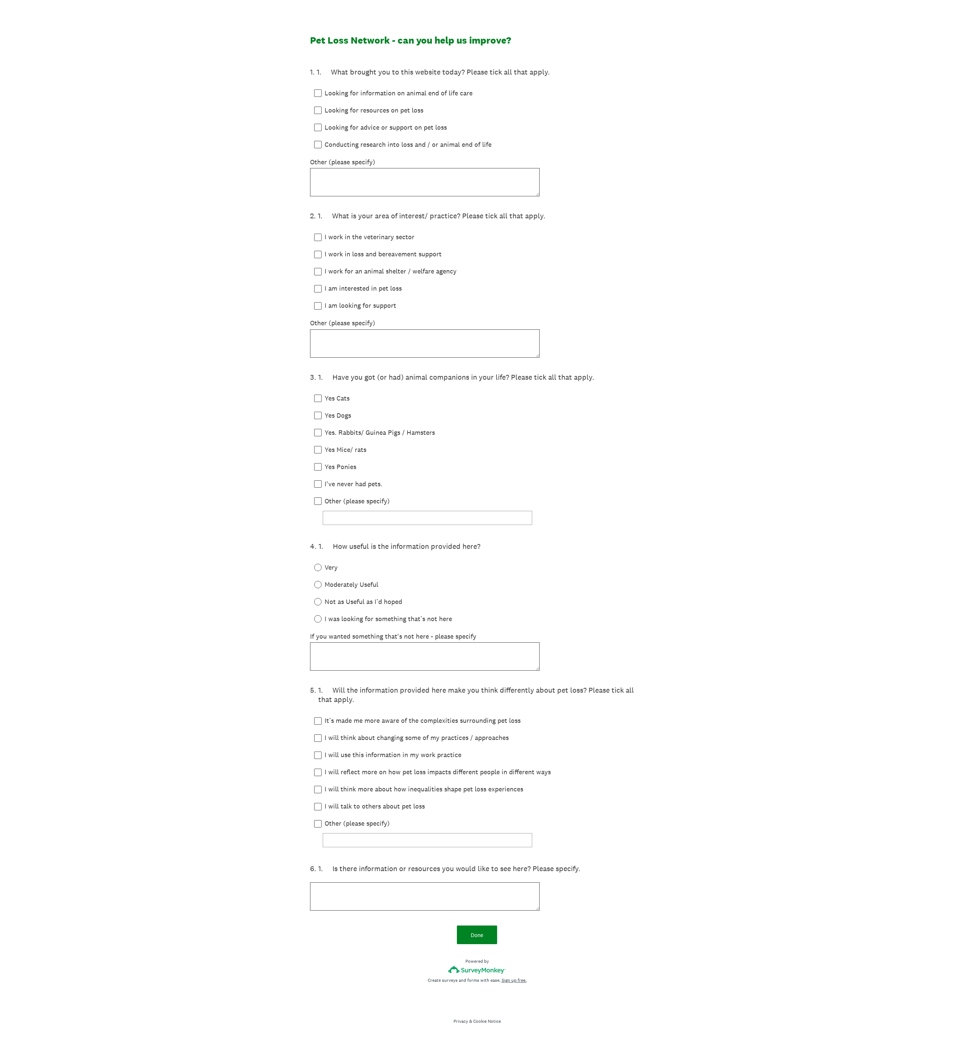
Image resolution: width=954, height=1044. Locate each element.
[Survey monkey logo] (477, 970)
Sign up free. (514, 980)
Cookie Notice (487, 1021)
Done (477, 935)
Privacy (461, 1021)
